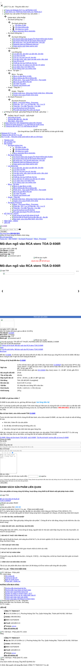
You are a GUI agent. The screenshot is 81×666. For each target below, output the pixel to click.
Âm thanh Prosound (15, 97)
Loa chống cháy (30, 68)
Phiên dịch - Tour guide (38, 80)
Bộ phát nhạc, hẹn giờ (37, 42)
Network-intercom (32, 44)
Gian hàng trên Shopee (33, 123)
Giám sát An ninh (32, 46)
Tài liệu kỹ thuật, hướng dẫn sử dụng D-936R (53, 437)
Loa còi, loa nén (30, 57)
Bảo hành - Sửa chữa (15, 121)
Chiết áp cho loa (31, 63)
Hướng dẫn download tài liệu (16, 588)
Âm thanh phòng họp (15, 19)
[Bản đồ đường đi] (11, 628)
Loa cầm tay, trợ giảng (37, 65)
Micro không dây (31, 78)
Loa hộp (22, 55)
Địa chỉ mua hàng (6, 237)
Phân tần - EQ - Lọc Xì (37, 104)
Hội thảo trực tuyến (21, 29)
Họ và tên (3, 441)
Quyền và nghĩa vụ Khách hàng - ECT (19, 593)
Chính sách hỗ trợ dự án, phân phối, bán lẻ (21, 595)
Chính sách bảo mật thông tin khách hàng (20, 599)
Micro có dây (27, 76)
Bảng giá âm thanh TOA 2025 (16, 437)
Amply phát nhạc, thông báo (43, 93)
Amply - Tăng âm (14, 87)
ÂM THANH (8, 143)
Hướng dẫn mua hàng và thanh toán (18, 590)
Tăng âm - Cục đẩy (33, 106)
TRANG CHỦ (32, 10)
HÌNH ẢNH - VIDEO (11, 221)
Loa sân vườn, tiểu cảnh (39, 59)
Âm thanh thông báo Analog (43, 39)
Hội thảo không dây (22, 27)
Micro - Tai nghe (13, 70)
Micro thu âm (27, 82)
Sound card (26, 85)
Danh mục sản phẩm (30, 14)
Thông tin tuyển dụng (36, 124)
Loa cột (21, 61)
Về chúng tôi (10, 576)
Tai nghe (23, 83)
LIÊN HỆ (7, 222)
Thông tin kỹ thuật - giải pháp (36, 112)
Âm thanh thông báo (15, 33)
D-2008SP (57, 365)
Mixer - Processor (32, 102)
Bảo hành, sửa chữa (35, 219)
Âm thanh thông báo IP (38, 40)
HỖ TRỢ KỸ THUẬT (11, 213)
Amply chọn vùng (32, 95)
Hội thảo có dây (20, 25)
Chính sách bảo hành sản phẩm (17, 597)
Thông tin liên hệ (32, 126)
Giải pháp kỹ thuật (14, 117)
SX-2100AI (41, 370)
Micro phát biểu (29, 31)
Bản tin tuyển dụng (12, 579)
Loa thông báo (13, 48)
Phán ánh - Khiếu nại (13, 581)
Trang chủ (3, 239)
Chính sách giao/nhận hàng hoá (17, 592)
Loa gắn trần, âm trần (36, 54)
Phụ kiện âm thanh (33, 110)
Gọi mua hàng (10, 233)
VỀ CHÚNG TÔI (9, 142)
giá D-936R (32, 437)
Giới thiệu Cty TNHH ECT (33, 12)
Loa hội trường (29, 108)
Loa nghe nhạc (29, 67)
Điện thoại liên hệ (6, 445)
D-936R (11, 333)
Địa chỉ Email (4, 449)
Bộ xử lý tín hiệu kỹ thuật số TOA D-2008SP (9, 499)
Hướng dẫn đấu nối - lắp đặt (18, 119)
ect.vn (14, 626)
